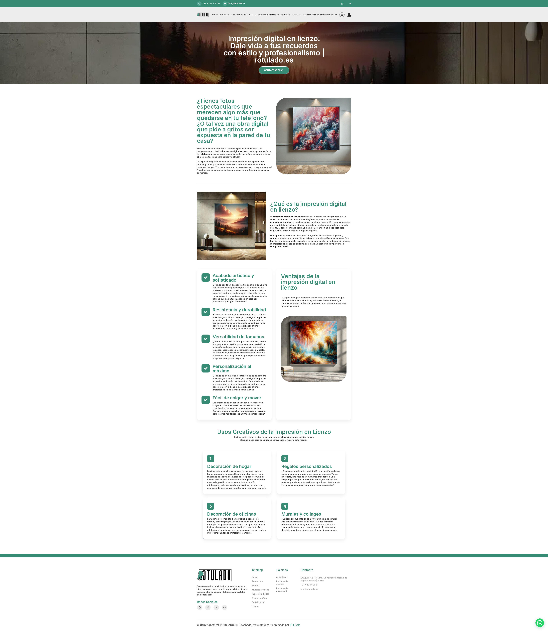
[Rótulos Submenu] (255, 14)
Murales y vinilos (267, 15)
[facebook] (350, 4)
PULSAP (295, 624)
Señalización (327, 15)
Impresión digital (289, 15)
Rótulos (249, 15)
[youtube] (224, 607)
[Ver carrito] (342, 14)
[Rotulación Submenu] (241, 14)
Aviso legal (281, 577)
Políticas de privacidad (282, 589)
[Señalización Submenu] (335, 14)
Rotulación (234, 15)
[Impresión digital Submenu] (300, 14)
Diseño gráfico (311, 15)
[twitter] (216, 607)
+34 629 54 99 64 (310, 584)
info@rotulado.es (309, 589)
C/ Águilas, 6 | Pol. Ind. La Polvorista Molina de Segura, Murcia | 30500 (324, 579)
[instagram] (342, 4)
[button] (539, 622)
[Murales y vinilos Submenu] (277, 14)
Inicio (215, 15)
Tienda (222, 15)
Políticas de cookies (282, 582)
